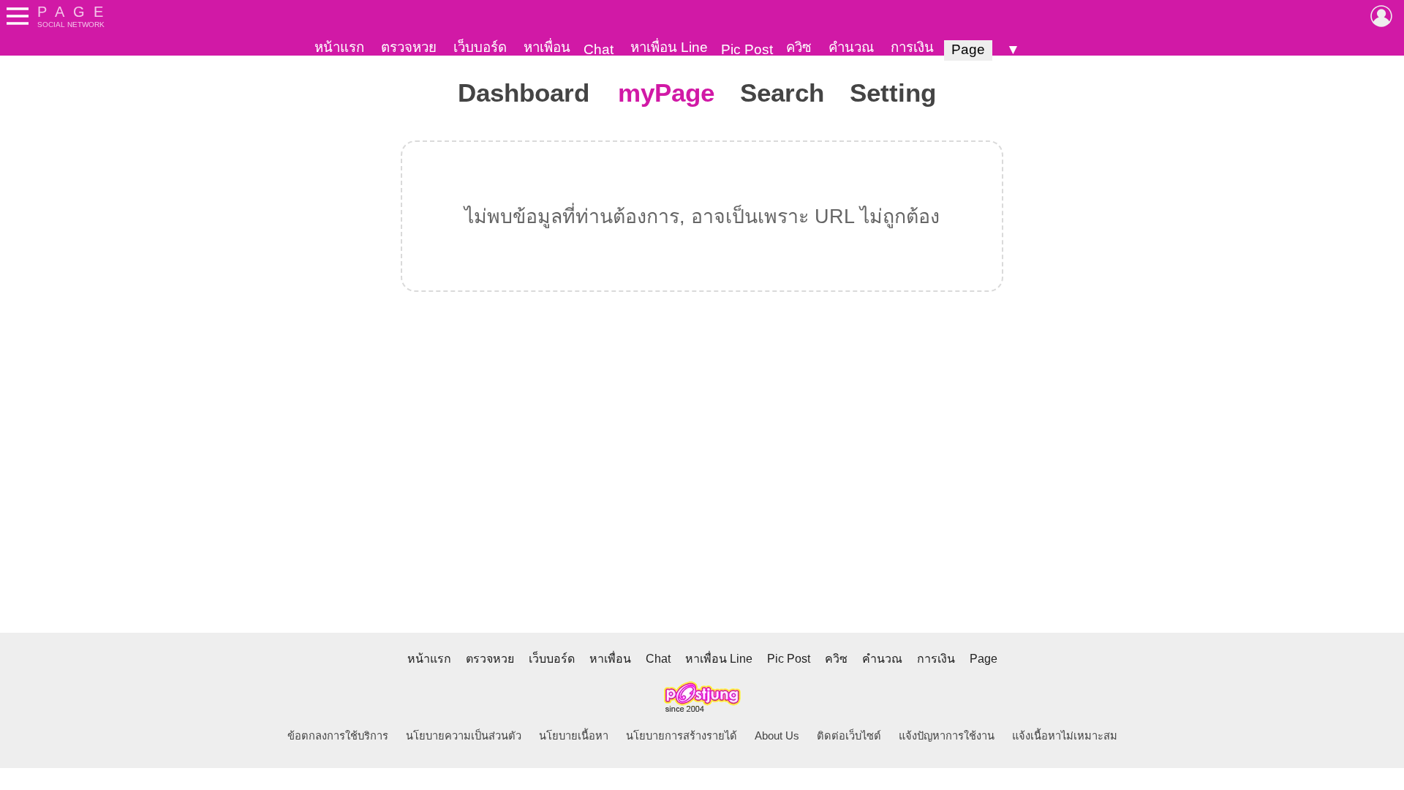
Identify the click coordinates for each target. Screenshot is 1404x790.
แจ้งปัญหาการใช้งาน (946, 736)
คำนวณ (851, 47)
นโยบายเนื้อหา (573, 736)
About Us (777, 736)
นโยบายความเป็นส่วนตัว (463, 736)
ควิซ (799, 47)
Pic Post (747, 49)
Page (968, 49)
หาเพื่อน (547, 47)
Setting (893, 93)
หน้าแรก (339, 47)
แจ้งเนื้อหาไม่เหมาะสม (1064, 736)
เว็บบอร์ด (480, 47)
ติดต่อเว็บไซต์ (849, 736)
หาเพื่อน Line (669, 47)
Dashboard (523, 93)
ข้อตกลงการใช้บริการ (337, 736)
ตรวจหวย (409, 47)
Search (782, 93)
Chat (599, 49)
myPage (666, 93)
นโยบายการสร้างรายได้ (681, 736)
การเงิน (912, 47)
